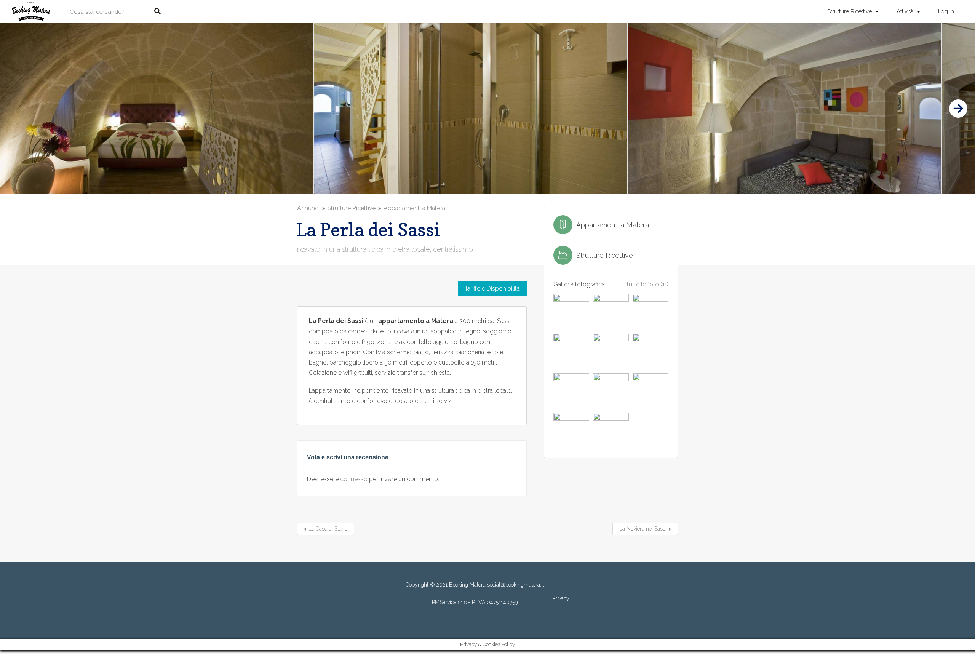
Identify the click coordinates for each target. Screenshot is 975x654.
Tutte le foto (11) (647, 284)
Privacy (560, 598)
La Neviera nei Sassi (643, 529)
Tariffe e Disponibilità (492, 288)
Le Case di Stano (327, 529)
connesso (354, 479)
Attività (905, 11)
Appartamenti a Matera (414, 208)
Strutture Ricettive (849, 11)
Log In (946, 11)
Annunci (308, 208)
